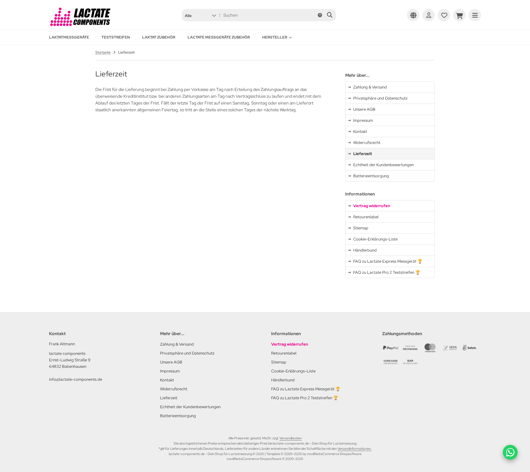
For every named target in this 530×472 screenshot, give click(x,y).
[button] (200, 15)
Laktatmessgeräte (69, 37)
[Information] (320, 15)
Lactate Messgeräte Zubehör (219, 37)
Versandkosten (290, 438)
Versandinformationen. (354, 448)
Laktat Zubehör (158, 37)
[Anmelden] (428, 15)
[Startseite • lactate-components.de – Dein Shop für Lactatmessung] (80, 26)
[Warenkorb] (459, 15)
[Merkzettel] (444, 15)
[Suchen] (330, 15)
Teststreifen (115, 37)
